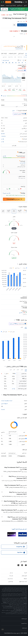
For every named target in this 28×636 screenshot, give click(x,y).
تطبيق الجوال (24, 575)
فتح (12, 388)
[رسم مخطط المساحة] (23, 60)
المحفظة (25, 578)
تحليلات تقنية (23, 206)
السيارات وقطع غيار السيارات (6, 400)
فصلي (22, 327)
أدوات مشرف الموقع (23, 581)
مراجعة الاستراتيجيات (19, 48)
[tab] (19, 211)
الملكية (25, 414)
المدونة (25, 572)
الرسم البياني (21, 53)
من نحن (11, 572)
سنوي (26, 327)
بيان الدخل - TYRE (21, 320)
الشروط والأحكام (24, 618)
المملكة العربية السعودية (11, 6)
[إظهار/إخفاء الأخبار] (18, 60)
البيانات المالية (4, 53)
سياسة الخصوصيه (24, 623)
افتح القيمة (4, 95)
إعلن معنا (11, 575)
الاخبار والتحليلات (12, 53)
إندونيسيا (3, 409)
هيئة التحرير (10, 581)
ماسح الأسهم (19, 6)
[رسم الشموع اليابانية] (25, 60)
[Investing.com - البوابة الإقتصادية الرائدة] (19, 2)
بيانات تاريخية (10, 56)
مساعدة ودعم (10, 578)
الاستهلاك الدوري (4, 403)
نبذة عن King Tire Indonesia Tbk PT (15, 395)
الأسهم (25, 6)
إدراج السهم (5, 56)
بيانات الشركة (20, 56)
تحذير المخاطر (24, 627)
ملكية (15, 56)
